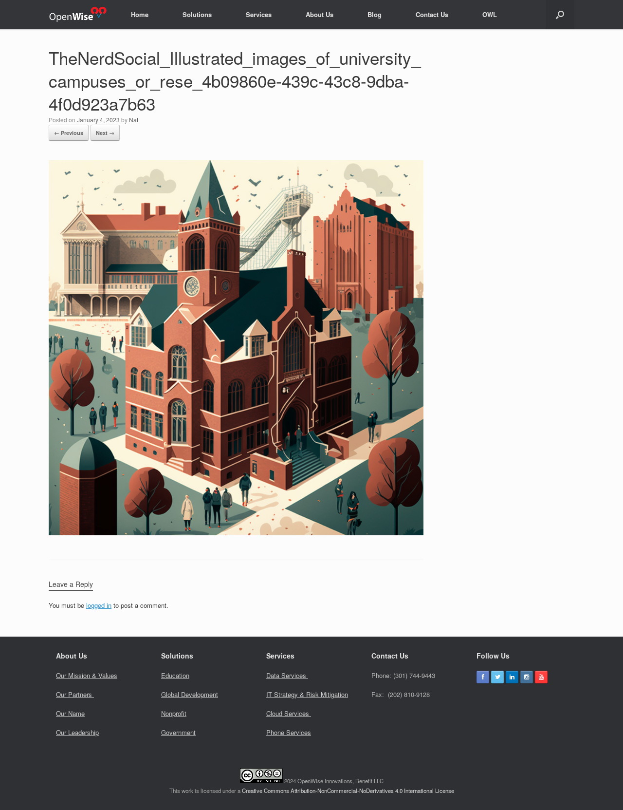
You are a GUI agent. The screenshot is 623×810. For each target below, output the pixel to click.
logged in (98, 605)
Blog (374, 14)
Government (178, 732)
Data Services (287, 675)
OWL (489, 14)
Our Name (70, 713)
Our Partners (75, 694)
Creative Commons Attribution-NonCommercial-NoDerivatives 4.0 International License (348, 790)
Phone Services (288, 732)
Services (259, 14)
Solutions (197, 14)
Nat (133, 119)
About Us (319, 14)
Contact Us (432, 14)
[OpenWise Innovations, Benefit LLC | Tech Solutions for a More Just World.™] (78, 14)
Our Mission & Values (86, 675)
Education (175, 675)
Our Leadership (77, 732)
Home (139, 14)
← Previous (68, 132)
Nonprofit (173, 713)
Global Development (189, 694)
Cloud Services (288, 713)
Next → (105, 132)
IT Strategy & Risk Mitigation (307, 694)
